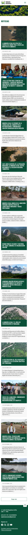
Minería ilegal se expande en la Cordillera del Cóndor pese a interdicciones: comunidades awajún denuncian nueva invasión (13, 125)
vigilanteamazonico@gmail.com (8, 517)
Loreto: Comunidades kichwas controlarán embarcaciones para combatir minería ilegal (13, 477)
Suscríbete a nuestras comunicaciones (9, 528)
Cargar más (14, 499)
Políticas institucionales (6, 530)
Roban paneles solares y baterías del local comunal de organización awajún (13, 245)
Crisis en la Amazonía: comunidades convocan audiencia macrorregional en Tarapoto (13, 399)
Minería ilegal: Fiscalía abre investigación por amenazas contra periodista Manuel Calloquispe (13, 438)
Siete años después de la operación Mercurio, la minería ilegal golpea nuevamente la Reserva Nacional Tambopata (13, 166)
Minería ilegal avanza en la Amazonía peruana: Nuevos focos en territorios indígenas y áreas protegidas (14, 205)
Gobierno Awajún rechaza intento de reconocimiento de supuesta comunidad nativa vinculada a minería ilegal (13, 284)
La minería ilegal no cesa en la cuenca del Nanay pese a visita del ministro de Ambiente (13, 45)
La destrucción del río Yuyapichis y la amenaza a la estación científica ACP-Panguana (13, 361)
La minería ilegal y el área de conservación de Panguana (11, 323)
